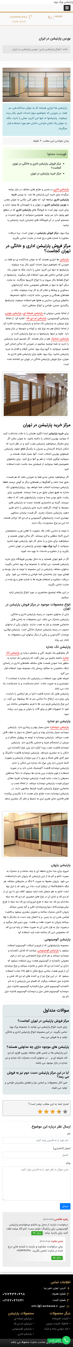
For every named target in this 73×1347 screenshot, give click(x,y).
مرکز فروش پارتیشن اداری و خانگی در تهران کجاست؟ (36, 166)
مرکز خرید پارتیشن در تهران (46, 173)
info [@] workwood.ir (44, 1306)
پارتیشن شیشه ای (33, 313)
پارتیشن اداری (61, 189)
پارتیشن (64, 259)
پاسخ (39, 1233)
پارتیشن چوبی (13, 313)
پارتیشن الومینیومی (48, 950)
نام (68, 1134)
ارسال (65, 1206)
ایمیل (67, 1148)
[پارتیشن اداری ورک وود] (58, 18)
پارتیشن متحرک (60, 339)
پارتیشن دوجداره (59, 727)
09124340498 (18, 17)
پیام (68, 1163)
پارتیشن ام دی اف (36, 318)
